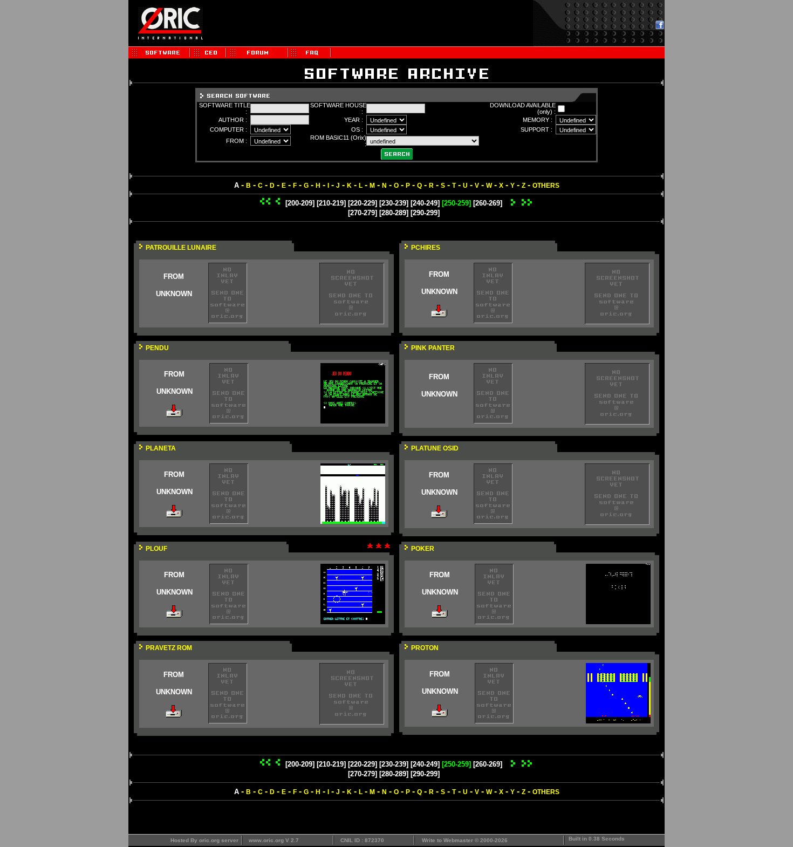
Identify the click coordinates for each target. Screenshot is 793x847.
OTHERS (545, 185)
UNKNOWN (174, 294)
